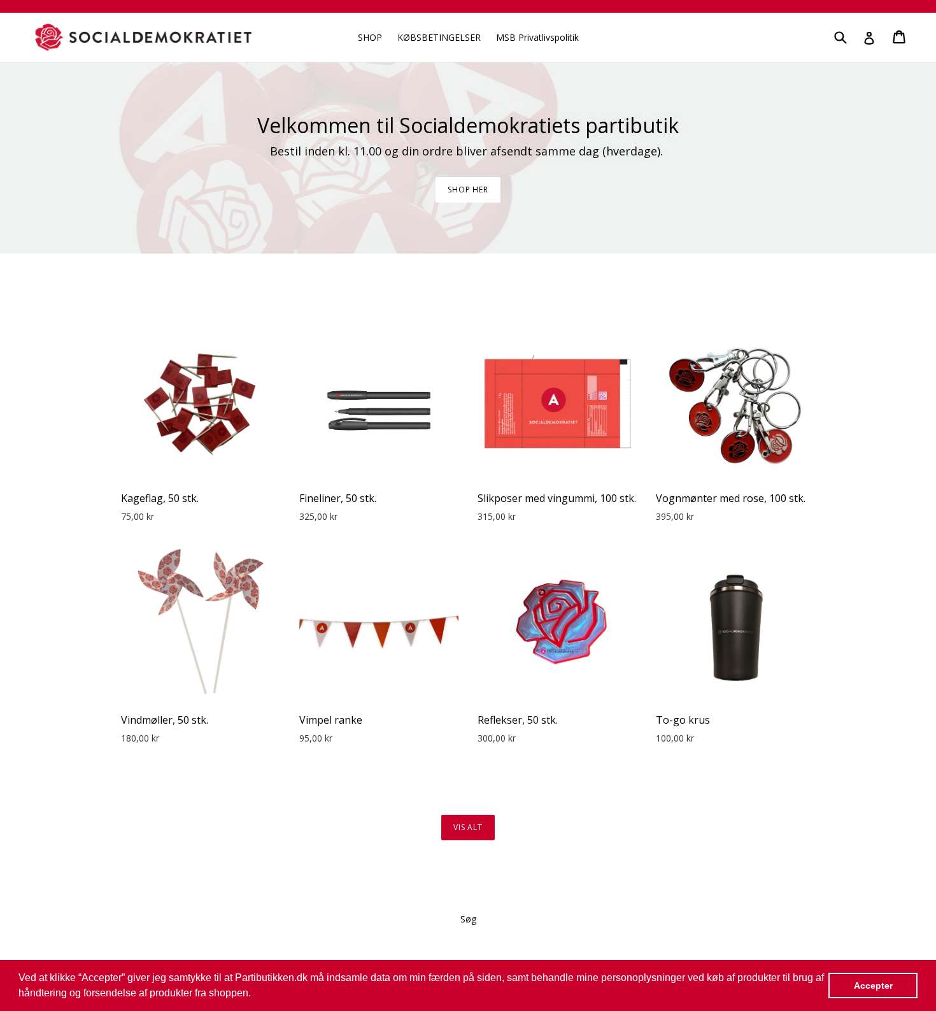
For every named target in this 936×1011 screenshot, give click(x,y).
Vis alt (468, 827)
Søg (468, 919)
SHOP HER (468, 189)
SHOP (370, 37)
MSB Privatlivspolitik (537, 37)
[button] (255, 994)
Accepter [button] (873, 985)
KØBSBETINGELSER (439, 37)
